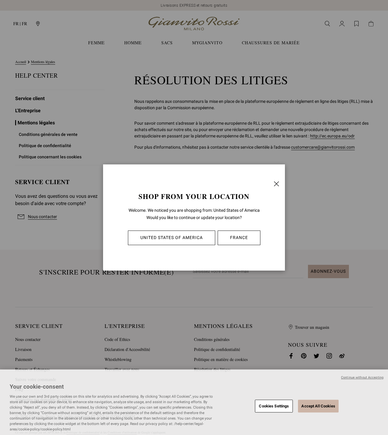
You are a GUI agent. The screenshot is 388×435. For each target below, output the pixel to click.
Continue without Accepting (362, 377)
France (239, 237)
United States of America (171, 237)
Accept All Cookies (318, 405)
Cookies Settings (274, 405)
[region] (194, 402)
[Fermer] (276, 184)
